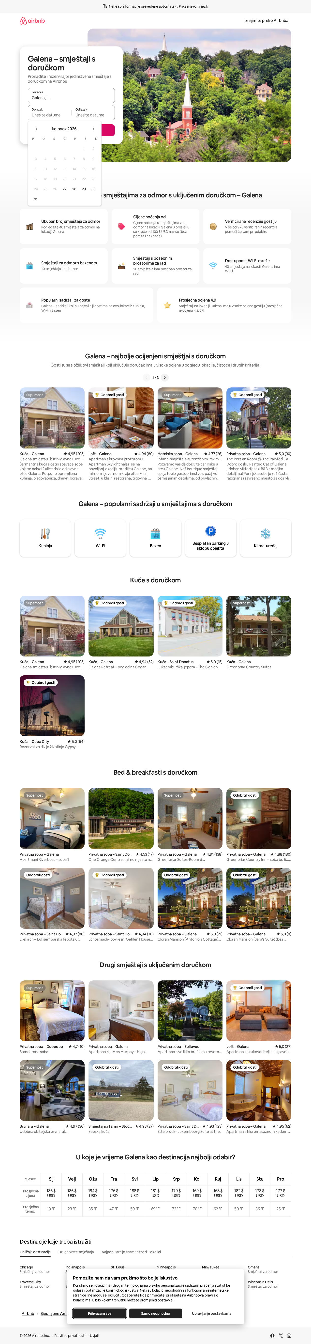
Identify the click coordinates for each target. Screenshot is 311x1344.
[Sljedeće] (165, 378)
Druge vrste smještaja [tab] (76, 1252)
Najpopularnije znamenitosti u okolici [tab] (131, 1252)
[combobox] (71, 98)
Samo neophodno (155, 1313)
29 (84, 189)
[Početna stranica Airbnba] (32, 20)
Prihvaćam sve (99, 1313)
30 (93, 189)
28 (74, 189)
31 (36, 199)
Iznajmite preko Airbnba (266, 20)
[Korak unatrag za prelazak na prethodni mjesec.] (36, 129)
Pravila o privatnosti (69, 1335)
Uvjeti (94, 1335)
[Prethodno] (146, 378)
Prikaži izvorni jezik (193, 6)
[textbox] (49, 115)
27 (65, 189)
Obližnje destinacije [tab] (35, 1252)
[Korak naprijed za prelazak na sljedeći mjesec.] (92, 129)
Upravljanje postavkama (211, 1313)
